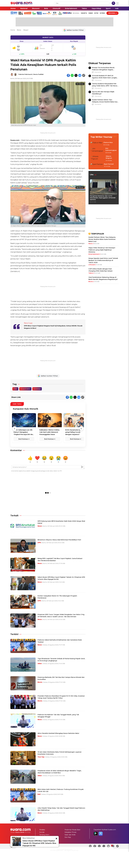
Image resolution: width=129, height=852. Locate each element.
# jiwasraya (37, 389)
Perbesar (80, 84)
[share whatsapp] (72, 75)
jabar (90, 13)
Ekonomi (35, 8)
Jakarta (84, 13)
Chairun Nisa (108, 142)
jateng (102, 13)
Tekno (84, 8)
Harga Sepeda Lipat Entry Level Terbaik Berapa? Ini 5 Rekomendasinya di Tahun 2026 (103, 260)
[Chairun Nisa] (96, 143)
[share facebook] (68, 75)
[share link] (83, 75)
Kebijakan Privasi (70, 832)
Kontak (41, 832)
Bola (46, 8)
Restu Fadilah (38, 74)
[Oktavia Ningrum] (98, 158)
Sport (108, 8)
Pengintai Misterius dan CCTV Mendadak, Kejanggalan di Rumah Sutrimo (103, 197)
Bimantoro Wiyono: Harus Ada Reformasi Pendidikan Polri (59, 540)
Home (13, 8)
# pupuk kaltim (25, 389)
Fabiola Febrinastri (25, 74)
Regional (111, 13)
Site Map (68, 837)
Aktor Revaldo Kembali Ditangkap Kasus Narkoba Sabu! (58, 733)
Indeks (118, 8)
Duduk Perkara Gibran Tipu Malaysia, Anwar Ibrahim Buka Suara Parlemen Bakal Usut (105, 102)
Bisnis (19, 30)
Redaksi (42, 830)
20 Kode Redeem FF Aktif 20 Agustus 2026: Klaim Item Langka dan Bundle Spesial (104, 78)
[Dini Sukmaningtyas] (97, 150)
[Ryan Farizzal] (97, 165)
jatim (96, 13)
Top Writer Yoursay (101, 137)
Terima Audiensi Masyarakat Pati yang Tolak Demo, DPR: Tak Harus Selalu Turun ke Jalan (104, 86)
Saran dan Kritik (70, 835)
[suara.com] (21, 4)
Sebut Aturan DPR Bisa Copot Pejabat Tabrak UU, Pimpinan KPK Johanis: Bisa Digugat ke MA (39, 843)
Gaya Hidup (96, 8)
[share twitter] (76, 75)
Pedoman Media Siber (72, 830)
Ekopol (25, 30)
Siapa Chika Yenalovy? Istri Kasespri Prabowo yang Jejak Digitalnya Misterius (101, 250)
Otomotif (56, 8)
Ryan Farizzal (109, 164)
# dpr (15, 389)
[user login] (113, 3)
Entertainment (71, 8)
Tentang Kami (44, 835)
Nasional (23, 8)
